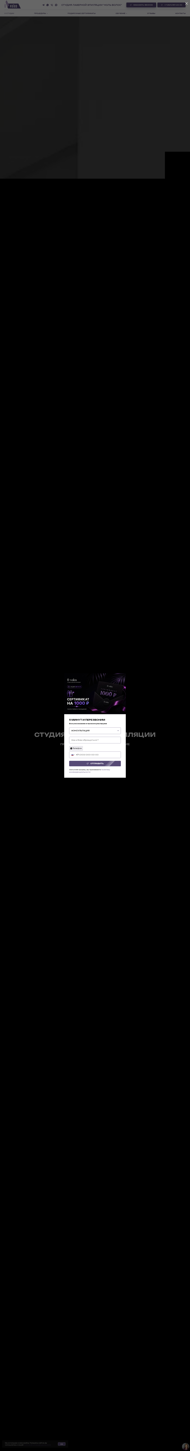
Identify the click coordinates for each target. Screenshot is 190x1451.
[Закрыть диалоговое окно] (186, 3)
